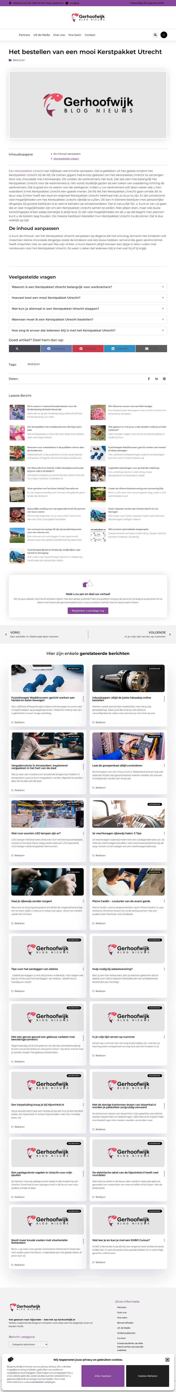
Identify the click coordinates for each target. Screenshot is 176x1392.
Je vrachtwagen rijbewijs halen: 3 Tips (116, 833)
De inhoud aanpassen (67, 153)
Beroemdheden (125, 1322)
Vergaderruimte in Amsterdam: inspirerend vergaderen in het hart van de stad (39, 767)
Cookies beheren (147, 1376)
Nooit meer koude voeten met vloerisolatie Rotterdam (39, 1241)
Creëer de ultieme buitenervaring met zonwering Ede (135, 488)
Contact (90, 34)
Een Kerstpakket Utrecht (26, 171)
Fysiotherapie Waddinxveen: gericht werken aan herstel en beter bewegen (43, 699)
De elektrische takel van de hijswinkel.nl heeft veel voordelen (125, 1174)
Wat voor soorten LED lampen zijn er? (36, 833)
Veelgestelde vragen (66, 158)
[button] (167, 1360)
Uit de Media (42, 34)
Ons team (74, 34)
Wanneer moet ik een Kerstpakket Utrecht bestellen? (88, 319)
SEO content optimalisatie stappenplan (128, 529)
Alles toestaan (103, 1376)
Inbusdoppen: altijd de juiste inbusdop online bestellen (121, 699)
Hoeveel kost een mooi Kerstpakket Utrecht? (88, 297)
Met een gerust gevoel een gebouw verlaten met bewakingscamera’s (43, 1038)
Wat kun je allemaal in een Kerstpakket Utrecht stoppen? (88, 308)
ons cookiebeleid (34, 1382)
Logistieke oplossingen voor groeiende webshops (133, 468)
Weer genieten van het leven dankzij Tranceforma (52, 488)
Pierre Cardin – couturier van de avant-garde (121, 901)
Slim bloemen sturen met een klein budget (130, 406)
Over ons (59, 34)
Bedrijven (19, 60)
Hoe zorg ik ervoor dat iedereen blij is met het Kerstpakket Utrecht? (88, 330)
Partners (24, 34)
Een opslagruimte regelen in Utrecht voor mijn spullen (41, 1174)
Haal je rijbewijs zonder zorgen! (31, 901)
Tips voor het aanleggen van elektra (34, 969)
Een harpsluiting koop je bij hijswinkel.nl (37, 1104)
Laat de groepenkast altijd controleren (117, 765)
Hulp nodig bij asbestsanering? (112, 969)
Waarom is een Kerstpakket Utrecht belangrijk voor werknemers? (88, 287)
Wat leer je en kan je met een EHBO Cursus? (121, 1240)
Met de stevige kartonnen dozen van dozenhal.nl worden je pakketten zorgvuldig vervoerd (124, 1106)
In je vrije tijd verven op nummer (113, 1036)
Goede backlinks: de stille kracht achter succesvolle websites (130, 1346)
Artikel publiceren (126, 1333)
